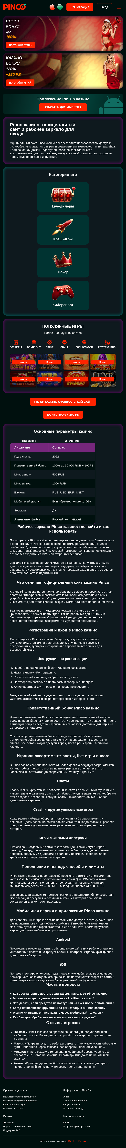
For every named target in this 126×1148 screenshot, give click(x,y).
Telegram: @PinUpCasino (76, 1126)
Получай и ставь (20, 45)
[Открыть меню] (119, 7)
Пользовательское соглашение (20, 1096)
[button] (120, 1134)
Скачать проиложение (75, 1100)
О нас (66, 1096)
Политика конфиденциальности (20, 1100)
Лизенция (8, 1122)
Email (66, 1122)
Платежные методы (73, 1108)
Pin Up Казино (77, 1141)
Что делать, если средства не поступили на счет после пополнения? (63, 1003)
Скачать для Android (63, 107)
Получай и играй (20, 82)
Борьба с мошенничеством (17, 1126)
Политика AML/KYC (13, 1108)
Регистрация (80, 7)
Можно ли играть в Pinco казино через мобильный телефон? (58, 1012)
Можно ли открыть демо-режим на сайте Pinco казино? (53, 998)
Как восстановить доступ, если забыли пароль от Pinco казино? (60, 993)
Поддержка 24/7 (12, 1130)
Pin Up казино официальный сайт (63, 401)
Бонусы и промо (72, 1104)
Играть (23, 362)
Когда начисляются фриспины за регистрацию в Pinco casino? (59, 1008)
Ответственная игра (14, 1104)
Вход (104, 7)
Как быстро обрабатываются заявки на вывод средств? (54, 1017)
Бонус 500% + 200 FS (63, 414)
